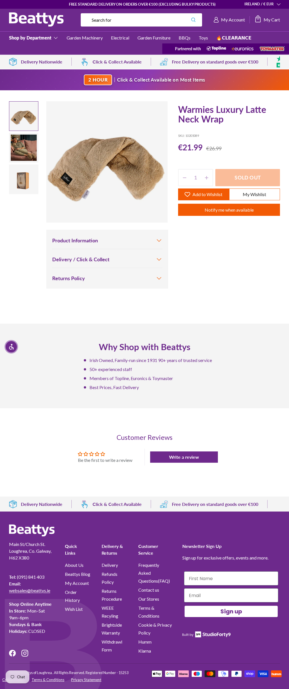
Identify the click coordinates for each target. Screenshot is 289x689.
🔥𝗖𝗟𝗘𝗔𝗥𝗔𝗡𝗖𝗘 (233, 37)
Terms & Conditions (48, 679)
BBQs (185, 37)
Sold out (247, 177)
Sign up (231, 611)
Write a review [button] (184, 457)
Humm (145, 641)
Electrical (120, 37)
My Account (77, 583)
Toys (203, 37)
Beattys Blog (77, 574)
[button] (267, 19)
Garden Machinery (85, 37)
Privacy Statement (86, 679)
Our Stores (148, 599)
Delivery (110, 565)
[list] (107, 162)
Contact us (148, 590)
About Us (74, 565)
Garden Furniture (153, 37)
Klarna (144, 650)
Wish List (74, 609)
